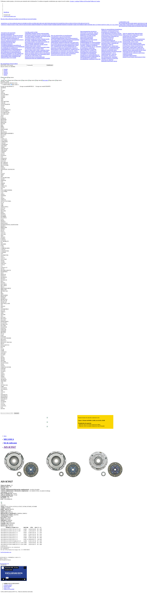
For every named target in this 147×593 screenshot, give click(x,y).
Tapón (108, 61)
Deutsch (6, 72)
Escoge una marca (5, 86)
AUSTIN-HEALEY (81, 23)
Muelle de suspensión (91, 43)
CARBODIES (122, 22)
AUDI (69, 23)
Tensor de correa (130, 36)
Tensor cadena (132, 34)
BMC (55, 24)
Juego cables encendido (61, 49)
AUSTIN (73, 23)
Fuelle (65, 42)
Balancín (6, 45)
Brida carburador (13, 55)
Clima (30, 46)
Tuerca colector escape (132, 46)
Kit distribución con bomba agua (88, 34)
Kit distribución (92, 34)
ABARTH (3, 23)
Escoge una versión (40, 86)
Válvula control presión (132, 50)
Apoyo (18, 39)
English (5, 70)
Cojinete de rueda (35, 48)
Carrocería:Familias (31, 19)
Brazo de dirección (14, 53)
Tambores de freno (111, 58)
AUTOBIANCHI (9, 24)
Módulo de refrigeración (92, 42)
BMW (58, 24)
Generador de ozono (62, 43)
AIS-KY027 (10, 447)
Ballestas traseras (13, 45)
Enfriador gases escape (65, 38)
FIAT (134, 26)
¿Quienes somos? (8, 585)
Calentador (33, 33)
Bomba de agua (9, 48)
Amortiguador (7, 38)
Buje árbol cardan (10, 56)
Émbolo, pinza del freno (61, 37)
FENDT (126, 26)
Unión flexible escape (133, 48)
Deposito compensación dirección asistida (35, 57)
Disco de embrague (55, 35)
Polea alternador (90, 52)
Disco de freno (63, 35)
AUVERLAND (18, 24)
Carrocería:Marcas (22, 19)
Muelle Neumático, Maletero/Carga (90, 44)
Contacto (11, 63)
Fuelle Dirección (71, 42)
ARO (40, 23)
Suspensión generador (110, 51)
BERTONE (47, 24)
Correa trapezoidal (41, 54)
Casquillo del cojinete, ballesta (37, 39)
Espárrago (62, 39)
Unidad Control (129, 47)
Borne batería (6, 53)
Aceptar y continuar (74, 1)
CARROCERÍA (6, 84)
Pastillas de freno (89, 49)
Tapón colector (113, 61)
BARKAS (30, 24)
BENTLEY (41, 24)
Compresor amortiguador (36, 51)
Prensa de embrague (88, 55)
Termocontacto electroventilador (129, 38)
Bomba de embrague (12, 49)
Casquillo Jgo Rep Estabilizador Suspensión (37, 42)
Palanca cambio (88, 48)
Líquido (87, 38)
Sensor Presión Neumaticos (112, 34)
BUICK (101, 24)
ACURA (10, 23)
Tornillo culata (133, 40)
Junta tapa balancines (66, 55)
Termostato (127, 40)
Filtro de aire (67, 41)
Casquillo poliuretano (34, 44)
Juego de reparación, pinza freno (64, 52)
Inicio (5, 436)
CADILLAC (108, 24)
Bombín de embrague (10, 52)
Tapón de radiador (127, 33)
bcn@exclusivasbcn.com (10, 16)
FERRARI (130, 26)
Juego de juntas (60, 50)
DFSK (140, 24)
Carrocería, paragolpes (41, 34)
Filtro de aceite (60, 41)
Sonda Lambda (109, 41)
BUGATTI (96, 24)
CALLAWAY (115, 24)
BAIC (25, 24)
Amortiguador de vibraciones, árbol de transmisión (10, 39)
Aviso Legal (7, 587)
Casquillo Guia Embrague (36, 41)
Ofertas (7, 63)
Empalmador (57, 38)
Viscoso (128, 57)
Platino (84, 52)
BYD (104, 24)
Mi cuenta (3, 63)
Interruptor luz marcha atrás (63, 46)
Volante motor (133, 57)
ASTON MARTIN (59, 23)
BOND (62, 24)
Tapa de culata (107, 59)
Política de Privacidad (85, 1)
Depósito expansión (45, 58)
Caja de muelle (12, 57)
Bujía (16, 56)
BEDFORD (36, 24)
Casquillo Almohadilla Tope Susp (37, 36)
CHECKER (130, 23)
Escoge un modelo (24, 86)
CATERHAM (123, 23)
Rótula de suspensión (106, 29)
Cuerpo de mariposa (35, 57)
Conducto (36, 52)
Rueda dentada (115, 29)
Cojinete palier (32, 50)
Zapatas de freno (141, 57)
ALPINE (34, 23)
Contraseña (29, 65)
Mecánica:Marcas (5, 19)
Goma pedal (70, 43)
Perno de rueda (88, 50)
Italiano (5, 74)
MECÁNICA (15, 84)
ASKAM (52, 23)
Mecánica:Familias (13, 19)
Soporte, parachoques (109, 48)
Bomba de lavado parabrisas (10, 50)
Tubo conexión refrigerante (132, 44)
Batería (9, 46)
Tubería (128, 43)
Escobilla (57, 39)
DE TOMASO (127, 24)
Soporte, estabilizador (111, 47)
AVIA (23, 24)
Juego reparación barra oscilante (65, 53)
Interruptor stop (63, 48)
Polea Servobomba (88, 53)
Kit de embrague (10, 443)
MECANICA (9, 439)
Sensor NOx (111, 33)
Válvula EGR (131, 51)
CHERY (135, 23)
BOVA (72, 24)
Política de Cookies (95, 1)
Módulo (84, 42)
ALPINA (29, 23)
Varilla (130, 55)
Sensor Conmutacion (109, 30)
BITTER (52, 24)
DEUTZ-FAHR (135, 24)
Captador (33, 34)
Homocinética (61, 45)
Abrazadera (3, 32)
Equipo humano (7, 586)
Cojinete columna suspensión (38, 47)
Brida (7, 55)
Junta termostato (84, 31)
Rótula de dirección (95, 59)
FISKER (138, 26)
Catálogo (15, 63)
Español (6, 69)
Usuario (11, 65)
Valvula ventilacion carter (134, 52)
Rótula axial (88, 59)
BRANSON (77, 24)
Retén (86, 57)
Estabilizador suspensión (71, 39)
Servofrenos (107, 40)
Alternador (8, 37)
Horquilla (67, 45)
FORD (142, 26)
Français (6, 73)
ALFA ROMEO (23, 23)
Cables (7, 57)
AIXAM (17, 23)
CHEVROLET (141, 23)
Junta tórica (91, 31)
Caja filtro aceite (29, 32)
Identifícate (6, 12)
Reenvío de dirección (88, 56)
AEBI (13, 23)
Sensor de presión (109, 32)
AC (7, 23)
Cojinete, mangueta (40, 50)
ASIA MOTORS (46, 23)
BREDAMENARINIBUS (86, 24)
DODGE (144, 24)
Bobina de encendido (16, 46)
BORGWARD (67, 24)
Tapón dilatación (135, 33)
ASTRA (66, 23)
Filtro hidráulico (60, 42)
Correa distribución (32, 54)
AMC (37, 23)
